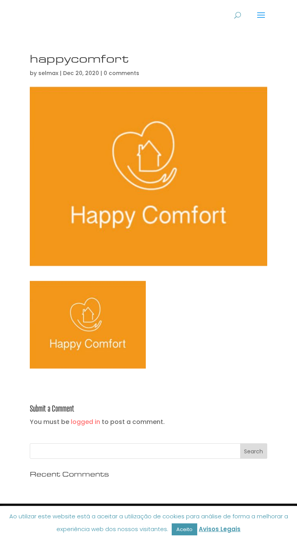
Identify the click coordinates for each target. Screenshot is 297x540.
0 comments (121, 73)
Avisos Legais (220, 529)
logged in (85, 421)
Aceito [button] (184, 529)
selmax (48, 73)
